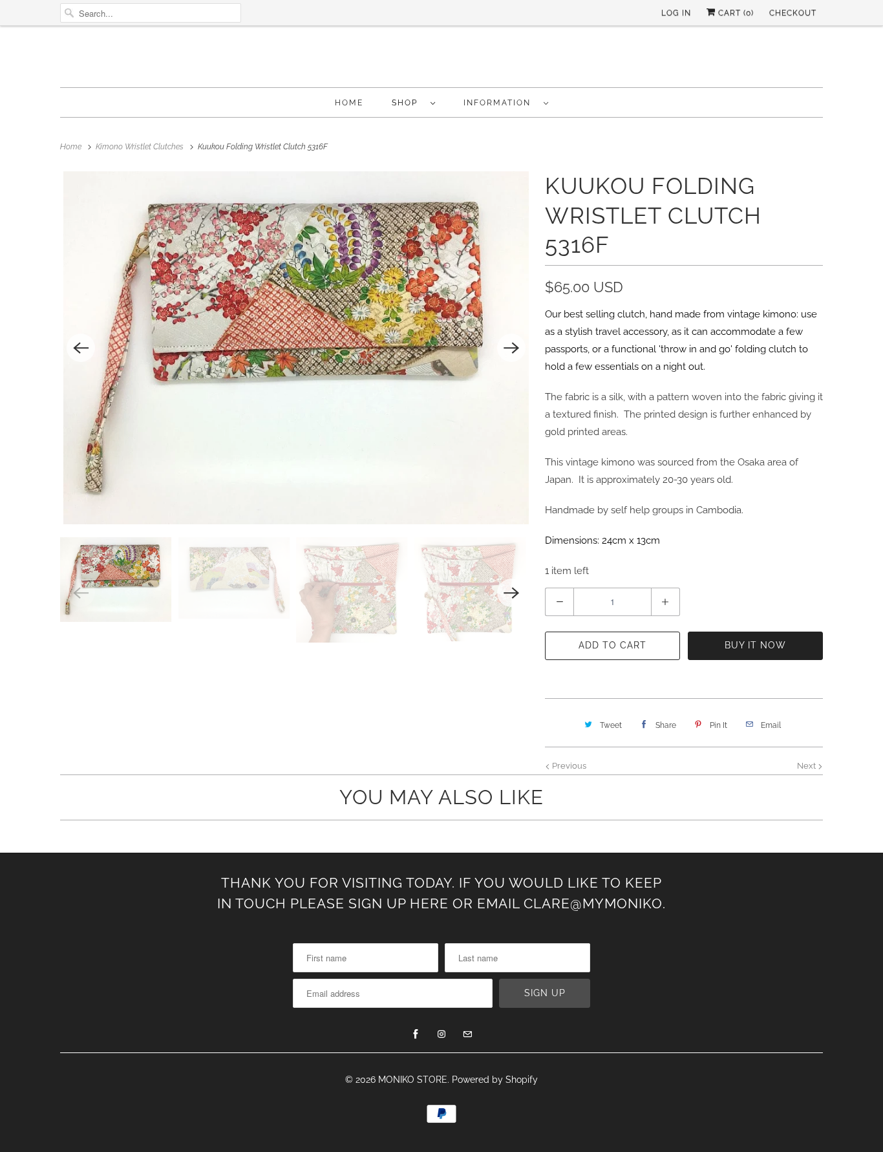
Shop (408, 102)
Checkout (792, 12)
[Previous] (81, 348)
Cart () (735, 12)
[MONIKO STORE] (441, 59)
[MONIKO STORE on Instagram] (441, 1034)
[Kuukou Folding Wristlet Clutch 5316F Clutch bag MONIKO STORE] (296, 347)
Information (500, 102)
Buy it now (755, 645)
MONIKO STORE (412, 1079)
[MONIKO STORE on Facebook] (415, 1034)
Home (349, 102)
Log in (676, 12)
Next (807, 766)
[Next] (511, 348)
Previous (568, 766)
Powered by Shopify (495, 1079)
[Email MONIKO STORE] (467, 1034)
